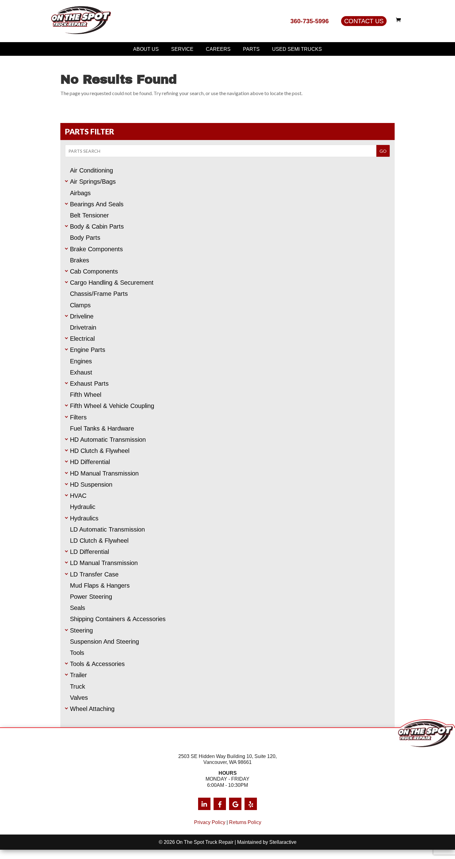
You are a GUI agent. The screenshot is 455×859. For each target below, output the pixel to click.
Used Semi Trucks (297, 49)
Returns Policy (245, 822)
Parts (251, 49)
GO (383, 151)
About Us (146, 49)
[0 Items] (400, 19)
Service (182, 49)
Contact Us (364, 21)
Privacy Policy (209, 822)
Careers (218, 49)
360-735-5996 (309, 21)
